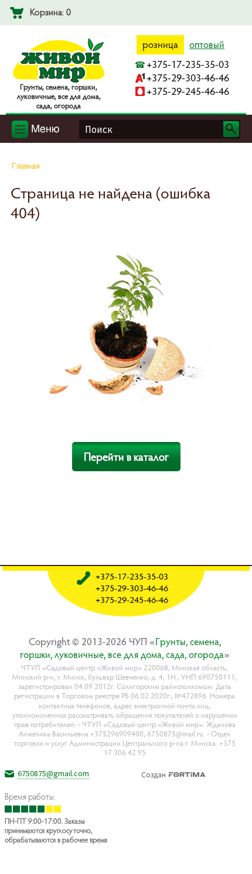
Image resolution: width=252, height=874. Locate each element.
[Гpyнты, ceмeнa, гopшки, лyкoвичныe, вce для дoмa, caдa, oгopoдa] (58, 80)
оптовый (206, 44)
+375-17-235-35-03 (188, 64)
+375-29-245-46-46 (188, 91)
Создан (153, 773)
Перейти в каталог (126, 457)
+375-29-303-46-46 (188, 77)
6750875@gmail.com (53, 773)
